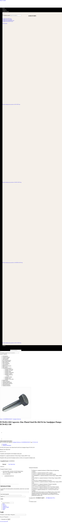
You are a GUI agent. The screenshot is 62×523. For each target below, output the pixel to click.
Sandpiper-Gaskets (8, 373)
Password (4, 516)
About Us (4, 9)
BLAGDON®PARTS (6, 360)
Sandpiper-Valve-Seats (9, 379)
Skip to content (3, 0)
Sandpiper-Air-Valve (9, 370)
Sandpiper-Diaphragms (9, 372)
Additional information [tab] (6, 445)
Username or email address (7, 514)
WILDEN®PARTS (6, 384)
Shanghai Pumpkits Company (6, 469)
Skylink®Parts (5, 380)
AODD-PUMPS (5, 11)
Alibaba (3, 345)
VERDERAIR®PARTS (7, 382)
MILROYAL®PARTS (6, 365)
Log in (9, 519)
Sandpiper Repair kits (9, 369)
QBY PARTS (5, 367)
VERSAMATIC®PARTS (7, 383)
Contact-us (4, 10)
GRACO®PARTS (6, 363)
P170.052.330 (35, 442)
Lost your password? (4, 521)
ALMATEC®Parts (6, 357)
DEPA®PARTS (5, 362)
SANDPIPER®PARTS (7, 368)
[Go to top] (29, 499)
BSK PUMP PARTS (6, 361)
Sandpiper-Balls (8, 371)
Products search (7, 15)
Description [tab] (4, 444)
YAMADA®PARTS (6, 385)
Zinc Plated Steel (11, 464)
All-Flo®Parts (5, 356)
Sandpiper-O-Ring (8, 376)
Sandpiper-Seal (8, 378)
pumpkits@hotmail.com (9, 475)
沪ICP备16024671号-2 (50, 497)
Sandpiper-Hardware (9, 374)
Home (3, 8)
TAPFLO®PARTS (6, 381)
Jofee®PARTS (5, 364)
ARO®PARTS (5, 359)
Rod (8, 375)
